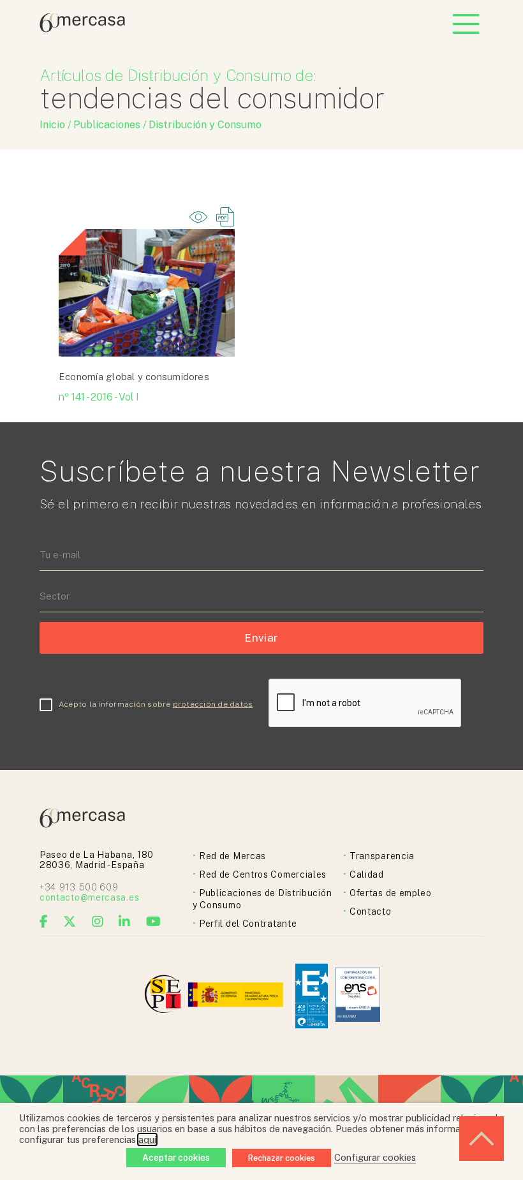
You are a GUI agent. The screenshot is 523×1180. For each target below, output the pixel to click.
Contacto (371, 911)
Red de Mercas (232, 856)
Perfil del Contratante (248, 923)
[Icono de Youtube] (153, 921)
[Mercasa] (82, 29)
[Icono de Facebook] (44, 921)
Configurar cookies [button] (375, 1157)
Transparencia (382, 856)
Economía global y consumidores (134, 376)
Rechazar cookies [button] (281, 1158)
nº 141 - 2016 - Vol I (99, 397)
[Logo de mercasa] (165, 996)
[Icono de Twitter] (70, 921)
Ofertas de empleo (391, 893)
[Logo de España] (237, 996)
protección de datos (213, 704)
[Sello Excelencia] (311, 995)
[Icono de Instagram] (98, 921)
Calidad (367, 874)
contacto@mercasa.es (89, 897)
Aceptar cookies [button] (176, 1158)
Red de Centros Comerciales (263, 874)
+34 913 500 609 (79, 887)
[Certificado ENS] (357, 996)
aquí (147, 1139)
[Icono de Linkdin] (125, 921)
